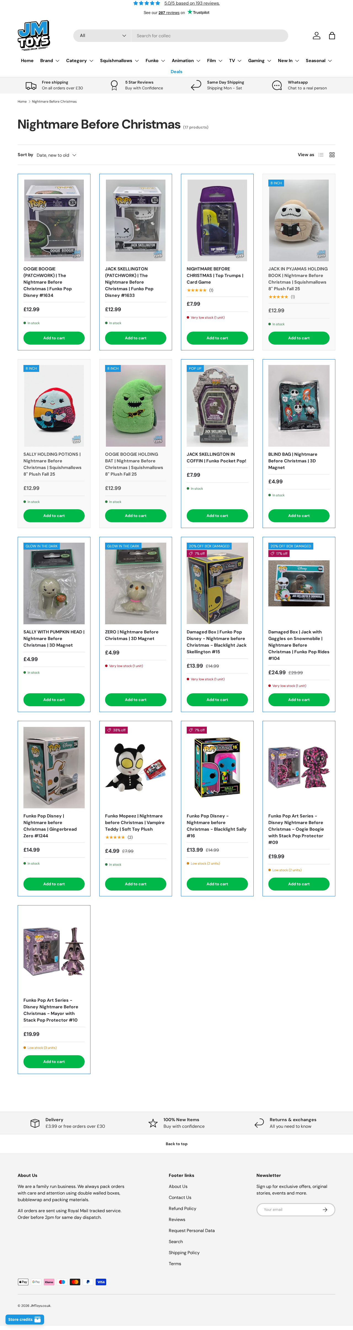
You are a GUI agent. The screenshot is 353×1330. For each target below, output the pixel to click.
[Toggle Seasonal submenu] (330, 60)
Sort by (25, 155)
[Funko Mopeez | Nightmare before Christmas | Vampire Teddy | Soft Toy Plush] (135, 767)
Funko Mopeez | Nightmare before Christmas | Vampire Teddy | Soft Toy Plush (135, 822)
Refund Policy (182, 1208)
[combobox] (180, 36)
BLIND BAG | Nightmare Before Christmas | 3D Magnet (292, 460)
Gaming (256, 60)
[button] (332, 36)
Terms (175, 1264)
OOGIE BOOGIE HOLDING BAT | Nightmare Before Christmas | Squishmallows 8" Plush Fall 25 (134, 464)
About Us (178, 1186)
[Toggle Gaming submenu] (269, 60)
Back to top (177, 1143)
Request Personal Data (192, 1230)
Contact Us (180, 1197)
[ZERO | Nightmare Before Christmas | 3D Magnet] (135, 583)
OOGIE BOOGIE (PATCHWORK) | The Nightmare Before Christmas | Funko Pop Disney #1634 (47, 282)
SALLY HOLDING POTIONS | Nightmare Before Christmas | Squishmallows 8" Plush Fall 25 (52, 464)
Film (211, 60)
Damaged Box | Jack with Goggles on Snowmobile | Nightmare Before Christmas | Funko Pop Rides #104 (299, 645)
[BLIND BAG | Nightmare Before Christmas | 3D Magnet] (299, 406)
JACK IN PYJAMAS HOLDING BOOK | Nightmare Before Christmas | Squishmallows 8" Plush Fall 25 (298, 279)
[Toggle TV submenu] (239, 60)
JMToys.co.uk (40, 1306)
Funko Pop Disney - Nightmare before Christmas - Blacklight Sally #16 (217, 826)
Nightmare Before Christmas (54, 101)
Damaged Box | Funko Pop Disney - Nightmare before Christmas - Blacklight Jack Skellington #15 (217, 642)
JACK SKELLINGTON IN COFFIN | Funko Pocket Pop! (216, 457)
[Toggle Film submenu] (220, 60)
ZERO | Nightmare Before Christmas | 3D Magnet (132, 635)
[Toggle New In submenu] (297, 60)
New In (285, 60)
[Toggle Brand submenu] (57, 60)
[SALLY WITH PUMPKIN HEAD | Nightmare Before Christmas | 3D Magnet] (54, 583)
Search (176, 1241)
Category (76, 60)
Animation (183, 60)
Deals (177, 71)
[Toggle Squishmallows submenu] (136, 60)
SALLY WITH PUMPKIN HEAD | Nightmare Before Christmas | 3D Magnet (53, 638)
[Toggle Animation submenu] (198, 60)
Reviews (177, 1219)
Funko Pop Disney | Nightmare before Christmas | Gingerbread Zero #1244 (50, 826)
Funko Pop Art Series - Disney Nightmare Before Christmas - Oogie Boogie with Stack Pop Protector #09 (296, 829)
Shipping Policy (184, 1253)
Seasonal (315, 60)
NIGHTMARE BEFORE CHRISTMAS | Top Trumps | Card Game (215, 275)
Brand (46, 60)
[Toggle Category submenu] (91, 60)
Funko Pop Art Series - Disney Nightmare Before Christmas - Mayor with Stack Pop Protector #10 (50, 1010)
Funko (152, 60)
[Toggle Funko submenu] (163, 60)
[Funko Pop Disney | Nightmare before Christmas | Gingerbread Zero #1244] (54, 767)
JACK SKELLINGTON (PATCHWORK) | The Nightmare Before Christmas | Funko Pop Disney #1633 (129, 282)
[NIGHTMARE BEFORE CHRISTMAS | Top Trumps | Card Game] (217, 220)
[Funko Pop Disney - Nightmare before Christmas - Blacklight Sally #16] (217, 767)
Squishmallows (116, 60)
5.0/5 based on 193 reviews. (192, 3)
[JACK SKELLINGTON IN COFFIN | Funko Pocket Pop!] (217, 406)
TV (232, 60)
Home (27, 60)
